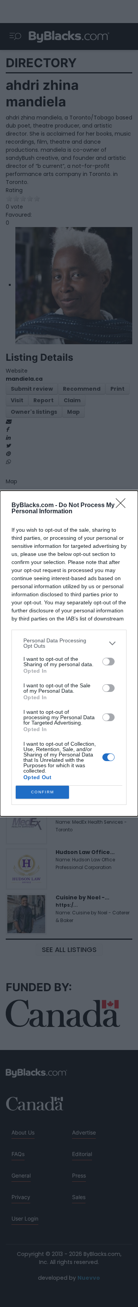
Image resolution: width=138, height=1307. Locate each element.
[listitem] (69, 643)
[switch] (108, 661)
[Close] (123, 505)
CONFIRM (42, 792)
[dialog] (69, 653)
